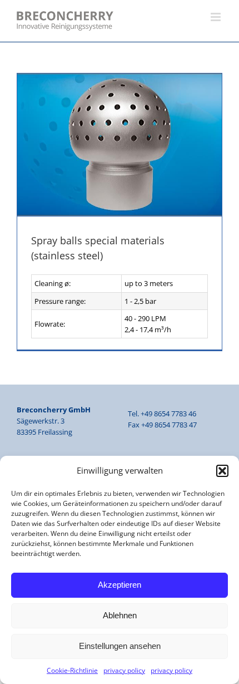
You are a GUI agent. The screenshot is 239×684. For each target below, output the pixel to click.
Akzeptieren (119, 584)
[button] (222, 470)
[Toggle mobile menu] (216, 17)
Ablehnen (120, 615)
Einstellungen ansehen (120, 646)
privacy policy (124, 670)
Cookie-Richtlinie (72, 670)
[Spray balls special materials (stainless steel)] (119, 144)
